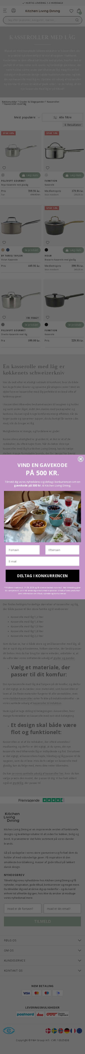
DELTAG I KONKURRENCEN (42, 575)
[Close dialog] (81, 459)
